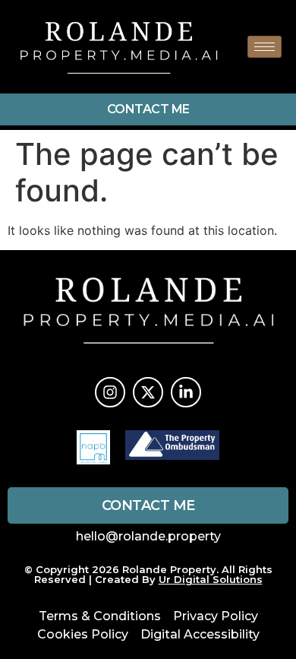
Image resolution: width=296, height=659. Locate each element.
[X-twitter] (148, 392)
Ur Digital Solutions (211, 579)
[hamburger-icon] (264, 47)
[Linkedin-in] (186, 392)
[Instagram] (110, 392)
